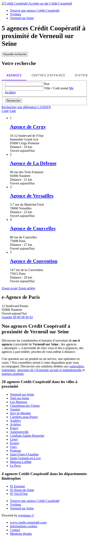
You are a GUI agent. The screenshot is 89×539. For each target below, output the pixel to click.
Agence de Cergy (28, 126)
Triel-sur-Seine (19, 398)
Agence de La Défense (33, 163)
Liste (13, 111)
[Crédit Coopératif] (15, 3)
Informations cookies (23, 526)
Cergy (14, 439)
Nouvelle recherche (14, 54)
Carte (5, 111)
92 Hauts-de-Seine (22, 490)
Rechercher (13, 100)
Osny (13, 447)
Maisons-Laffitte (20, 462)
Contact (15, 530)
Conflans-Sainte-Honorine (27, 435)
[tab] (14, 75)
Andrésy (15, 420)
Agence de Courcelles (32, 228)
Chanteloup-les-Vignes (25, 405)
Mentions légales (21, 533)
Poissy (14, 428)
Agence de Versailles (31, 195)
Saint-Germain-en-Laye (25, 458)
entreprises (9, 370)
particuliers (77, 366)
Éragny (14, 443)
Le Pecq (15, 465)
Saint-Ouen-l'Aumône (24, 454)
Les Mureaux (18, 402)
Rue (46, 84)
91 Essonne (17, 486)
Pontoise (15, 450)
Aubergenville (19, 432)
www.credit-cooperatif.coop (28, 522)
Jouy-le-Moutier (20, 413)
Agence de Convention (33, 261)
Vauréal (15, 409)
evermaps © (26, 515)
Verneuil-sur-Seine (22, 394)
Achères (15, 424)
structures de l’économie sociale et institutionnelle (49, 370)
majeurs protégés (13, 374)
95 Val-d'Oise (19, 493)
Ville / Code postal (56, 88)
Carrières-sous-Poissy (24, 417)
